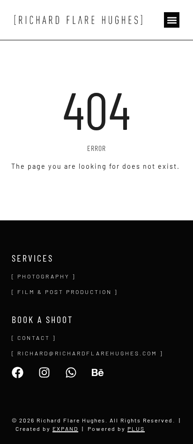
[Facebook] (17, 372)
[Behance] (98, 372)
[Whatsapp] (71, 372)
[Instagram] (44, 372)
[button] (171, 20)
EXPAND (65, 428)
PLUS (136, 428)
